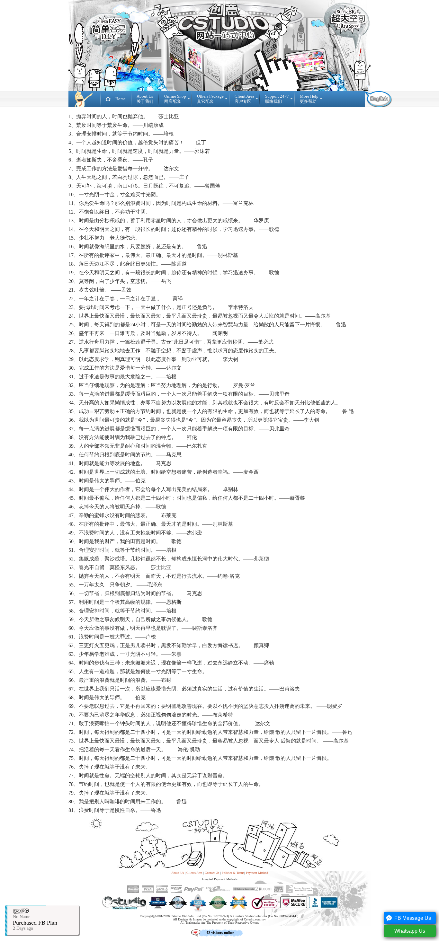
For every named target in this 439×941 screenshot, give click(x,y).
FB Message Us (412, 918)
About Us (177, 873)
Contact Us (212, 873)
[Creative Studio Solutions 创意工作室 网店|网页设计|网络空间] (84, 99)
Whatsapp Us (409, 931)
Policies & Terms (233, 873)
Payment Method (257, 873)
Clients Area (194, 873)
